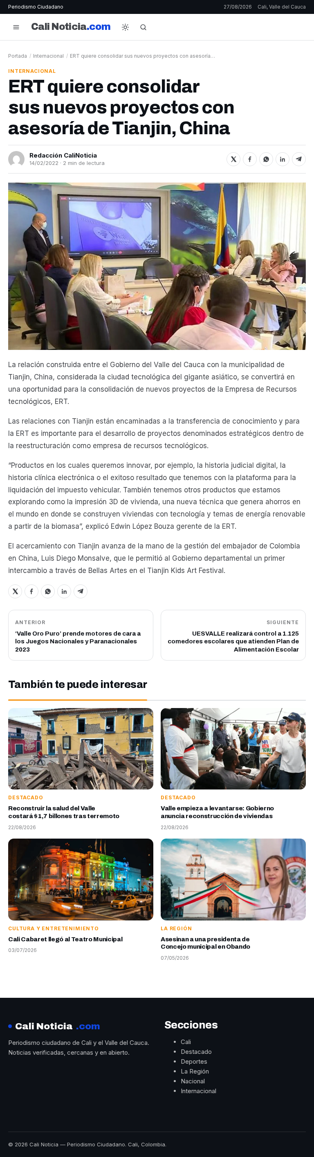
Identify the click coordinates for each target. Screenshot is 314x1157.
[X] (233, 159)
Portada (17, 56)
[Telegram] (299, 159)
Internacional (48, 56)
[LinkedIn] (282, 159)
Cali (186, 1042)
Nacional (193, 1081)
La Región (176, 928)
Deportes (194, 1061)
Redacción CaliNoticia (63, 155)
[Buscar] (143, 27)
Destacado (25, 797)
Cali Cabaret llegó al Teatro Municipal (65, 939)
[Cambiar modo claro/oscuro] (125, 27)
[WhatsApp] (266, 159)
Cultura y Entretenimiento (53, 928)
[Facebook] (250, 159)
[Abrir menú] (16, 27)
